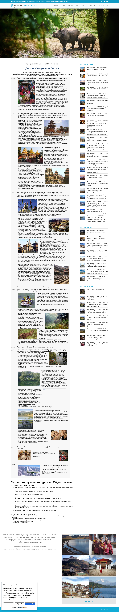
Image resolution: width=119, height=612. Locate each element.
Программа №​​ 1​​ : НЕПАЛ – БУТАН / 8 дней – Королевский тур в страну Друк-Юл (97, 297)
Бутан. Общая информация (95, 289)
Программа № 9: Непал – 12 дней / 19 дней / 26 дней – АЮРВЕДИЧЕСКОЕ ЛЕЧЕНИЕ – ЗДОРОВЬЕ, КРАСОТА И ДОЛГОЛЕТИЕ (97, 123)
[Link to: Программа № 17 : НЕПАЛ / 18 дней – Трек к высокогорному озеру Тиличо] (82, 184)
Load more (89, 601)
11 (57, 56)
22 (73, 56)
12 (58, 56)
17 (66, 56)
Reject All (19, 604)
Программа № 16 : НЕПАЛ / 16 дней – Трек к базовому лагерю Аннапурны (97, 176)
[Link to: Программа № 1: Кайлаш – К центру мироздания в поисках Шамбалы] (82, 232)
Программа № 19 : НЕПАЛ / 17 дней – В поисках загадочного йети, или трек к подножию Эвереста (97, 196)
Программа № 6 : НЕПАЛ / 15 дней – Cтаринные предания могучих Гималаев (97, 101)
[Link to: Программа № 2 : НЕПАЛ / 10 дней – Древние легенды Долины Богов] (82, 76)
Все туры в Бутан (86, 286)
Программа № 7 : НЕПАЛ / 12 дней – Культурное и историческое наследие (97, 108)
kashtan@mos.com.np (34, 1)
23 (75, 56)
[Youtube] (107, 1)
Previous (4, 33)
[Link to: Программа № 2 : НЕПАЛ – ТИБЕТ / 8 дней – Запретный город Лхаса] (82, 239)
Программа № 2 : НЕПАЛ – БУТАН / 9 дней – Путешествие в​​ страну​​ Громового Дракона (97, 304)
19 (69, 56)
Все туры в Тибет (86, 227)
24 (76, 56)
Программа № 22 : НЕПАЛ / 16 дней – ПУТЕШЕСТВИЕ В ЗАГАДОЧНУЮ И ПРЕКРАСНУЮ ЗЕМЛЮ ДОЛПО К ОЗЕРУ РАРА (96, 218)
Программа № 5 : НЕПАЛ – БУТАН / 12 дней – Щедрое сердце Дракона (97, 324)
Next (115, 33)
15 (63, 56)
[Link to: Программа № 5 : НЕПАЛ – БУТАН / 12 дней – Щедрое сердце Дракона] (82, 324)
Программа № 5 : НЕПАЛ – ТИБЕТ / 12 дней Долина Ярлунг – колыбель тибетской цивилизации (97, 258)
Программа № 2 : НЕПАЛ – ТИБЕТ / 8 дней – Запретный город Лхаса (96, 238)
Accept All (30, 604)
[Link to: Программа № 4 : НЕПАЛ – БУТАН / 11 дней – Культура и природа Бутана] (82, 318)
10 (55, 56)
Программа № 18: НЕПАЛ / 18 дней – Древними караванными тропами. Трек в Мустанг (97, 190)
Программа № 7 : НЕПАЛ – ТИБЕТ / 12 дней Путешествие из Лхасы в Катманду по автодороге (97, 271)
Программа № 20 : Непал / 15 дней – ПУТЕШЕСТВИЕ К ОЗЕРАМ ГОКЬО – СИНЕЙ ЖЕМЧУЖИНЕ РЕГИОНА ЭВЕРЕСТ (97, 204)
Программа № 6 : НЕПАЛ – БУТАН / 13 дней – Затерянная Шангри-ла (97, 329)
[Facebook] (101, 1)
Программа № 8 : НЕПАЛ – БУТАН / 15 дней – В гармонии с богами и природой (97, 343)
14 (61, 56)
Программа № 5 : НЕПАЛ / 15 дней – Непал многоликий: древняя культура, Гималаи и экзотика (97, 95)
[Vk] (104, 1)
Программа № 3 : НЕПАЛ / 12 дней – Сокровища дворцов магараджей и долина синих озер (97, 82)
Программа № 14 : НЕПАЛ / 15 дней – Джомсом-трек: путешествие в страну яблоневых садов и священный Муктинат (97, 162)
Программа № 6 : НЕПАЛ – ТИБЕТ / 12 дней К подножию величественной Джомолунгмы (97, 264)
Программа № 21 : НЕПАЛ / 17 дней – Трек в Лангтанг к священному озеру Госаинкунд (96, 211)
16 (64, 56)
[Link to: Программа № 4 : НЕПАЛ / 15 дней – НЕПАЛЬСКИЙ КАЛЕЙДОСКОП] (82, 89)
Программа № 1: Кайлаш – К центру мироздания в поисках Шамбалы (96, 232)
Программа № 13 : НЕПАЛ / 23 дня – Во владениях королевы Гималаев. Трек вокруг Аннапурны (97, 154)
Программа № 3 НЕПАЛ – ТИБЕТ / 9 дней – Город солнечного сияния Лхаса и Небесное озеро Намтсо (97, 245)
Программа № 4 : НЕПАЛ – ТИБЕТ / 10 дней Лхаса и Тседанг (97, 251)
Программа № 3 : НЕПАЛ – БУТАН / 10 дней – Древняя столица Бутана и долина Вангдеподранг (97, 310)
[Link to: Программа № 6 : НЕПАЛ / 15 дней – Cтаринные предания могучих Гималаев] (82, 102)
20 (70, 56)
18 (67, 56)
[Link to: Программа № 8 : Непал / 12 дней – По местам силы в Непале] (82, 115)
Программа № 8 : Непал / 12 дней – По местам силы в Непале (97, 114)
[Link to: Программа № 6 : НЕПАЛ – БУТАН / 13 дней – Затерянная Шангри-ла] (82, 331)
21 (72, 56)
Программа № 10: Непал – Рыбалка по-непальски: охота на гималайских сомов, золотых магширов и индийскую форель (97, 132)
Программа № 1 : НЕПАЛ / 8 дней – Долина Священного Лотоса (97, 68)
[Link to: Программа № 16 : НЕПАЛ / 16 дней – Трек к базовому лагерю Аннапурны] (82, 177)
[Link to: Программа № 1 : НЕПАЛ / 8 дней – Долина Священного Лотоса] (82, 69)
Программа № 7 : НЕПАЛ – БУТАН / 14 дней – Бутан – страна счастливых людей (97, 337)
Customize (8, 604)
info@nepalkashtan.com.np (19, 1)
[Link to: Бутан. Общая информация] (82, 291)
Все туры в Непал (86, 64)
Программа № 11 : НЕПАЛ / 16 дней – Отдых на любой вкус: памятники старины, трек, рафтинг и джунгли (97, 138)
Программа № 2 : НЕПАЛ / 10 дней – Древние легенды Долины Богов (97, 74)
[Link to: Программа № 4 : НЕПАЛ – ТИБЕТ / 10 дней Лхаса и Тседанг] (82, 252)
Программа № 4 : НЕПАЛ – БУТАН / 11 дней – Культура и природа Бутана (97, 317)
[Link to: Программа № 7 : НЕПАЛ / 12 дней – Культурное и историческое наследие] (82, 109)
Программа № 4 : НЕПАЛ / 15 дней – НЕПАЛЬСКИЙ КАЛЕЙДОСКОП (97, 88)
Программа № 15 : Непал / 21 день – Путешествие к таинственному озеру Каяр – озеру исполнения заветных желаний (97, 170)
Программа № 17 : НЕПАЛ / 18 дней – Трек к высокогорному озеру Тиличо (97, 183)
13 (60, 56)
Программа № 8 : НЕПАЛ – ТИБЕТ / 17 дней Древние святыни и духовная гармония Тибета (97, 278)
